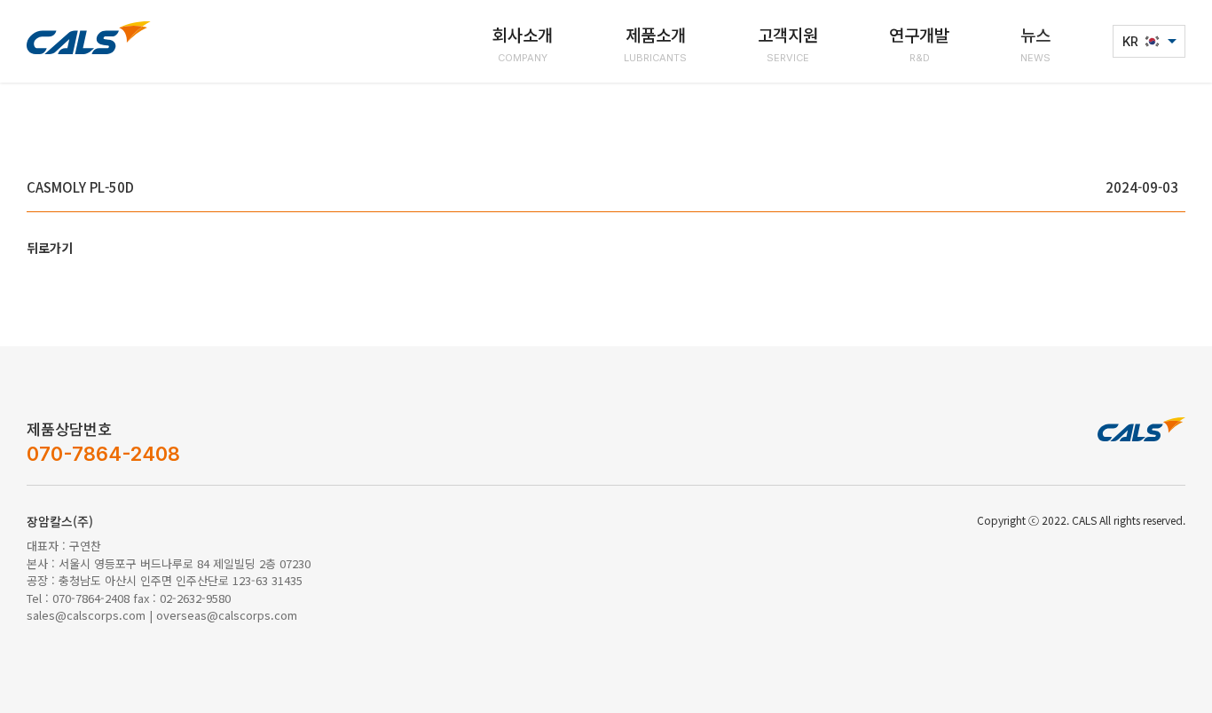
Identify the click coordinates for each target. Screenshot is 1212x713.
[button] (522, 41)
